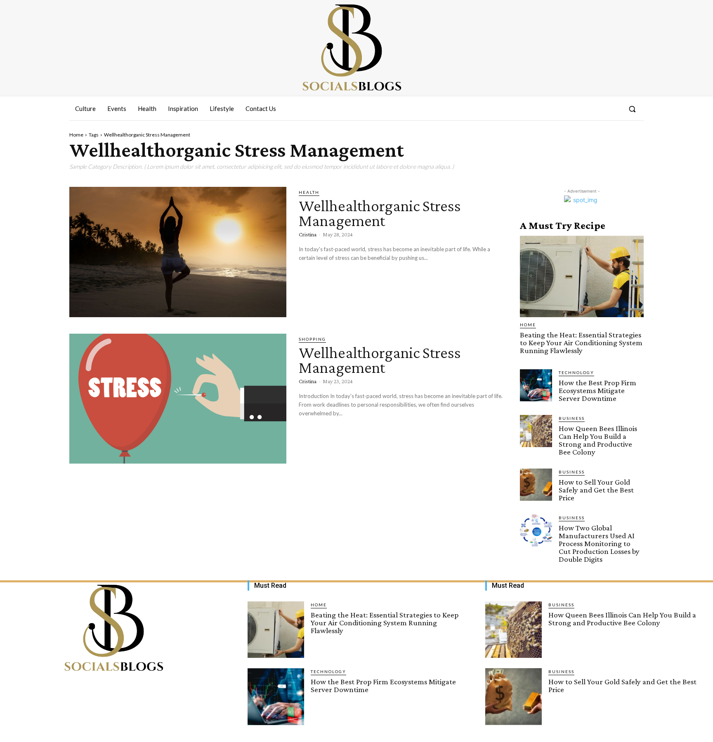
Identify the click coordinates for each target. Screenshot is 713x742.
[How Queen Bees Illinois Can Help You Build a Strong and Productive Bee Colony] (536, 431)
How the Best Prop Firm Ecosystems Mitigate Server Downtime (597, 390)
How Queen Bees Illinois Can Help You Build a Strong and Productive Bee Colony (598, 440)
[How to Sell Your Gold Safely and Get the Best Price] (536, 485)
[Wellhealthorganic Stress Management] (177, 252)
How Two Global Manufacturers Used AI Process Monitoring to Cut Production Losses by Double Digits (599, 543)
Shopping (312, 339)
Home (76, 135)
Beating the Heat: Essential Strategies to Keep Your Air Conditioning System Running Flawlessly (581, 342)
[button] (632, 108)
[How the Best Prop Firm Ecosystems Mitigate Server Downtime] (536, 385)
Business (572, 418)
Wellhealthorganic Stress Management (380, 213)
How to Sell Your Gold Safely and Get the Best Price (596, 490)
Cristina (307, 234)
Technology (576, 372)
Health (309, 192)
